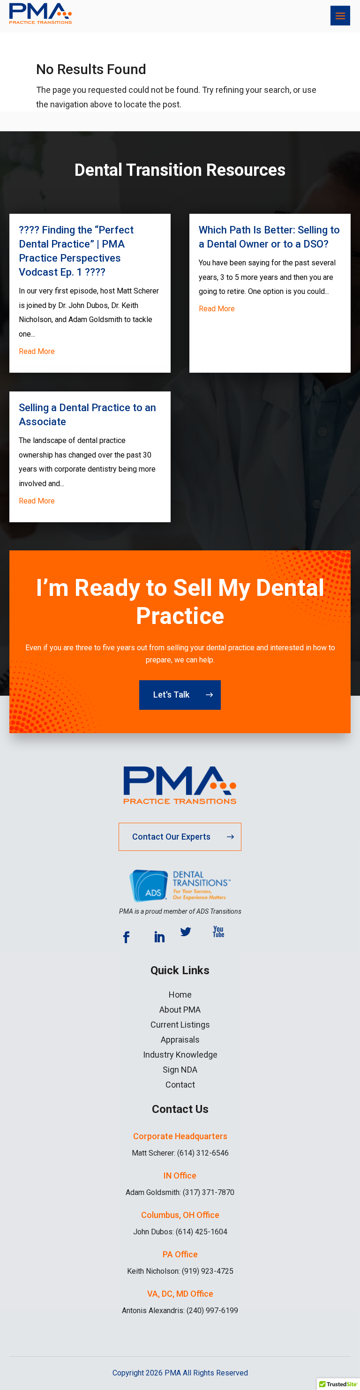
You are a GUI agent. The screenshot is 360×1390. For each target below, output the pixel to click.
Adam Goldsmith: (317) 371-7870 (180, 1192)
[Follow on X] (191, 937)
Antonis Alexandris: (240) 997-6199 (180, 1310)
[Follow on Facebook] (126, 937)
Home (180, 995)
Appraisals (180, 1040)
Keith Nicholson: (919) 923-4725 (180, 1271)
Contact (180, 1085)
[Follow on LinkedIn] (159, 937)
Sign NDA (180, 1070)
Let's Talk (171, 694)
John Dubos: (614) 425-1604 (180, 1231)
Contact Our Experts (171, 837)
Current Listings (180, 1025)
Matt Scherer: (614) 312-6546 (180, 1153)
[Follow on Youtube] (224, 937)
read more (37, 351)
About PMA (180, 1010)
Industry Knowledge (180, 1055)
